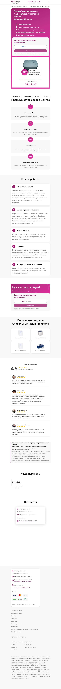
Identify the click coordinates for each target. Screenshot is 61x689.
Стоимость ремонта (16, 610)
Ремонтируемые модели (18, 624)
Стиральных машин (16, 642)
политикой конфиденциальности (41, 53)
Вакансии (14, 618)
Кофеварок (28, 642)
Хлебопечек (28, 644)
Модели (37, 96)
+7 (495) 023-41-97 (34, 1)
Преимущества (16, 96)
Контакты (46, 96)
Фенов (13, 644)
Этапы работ (27, 96)
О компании (14, 621)
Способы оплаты (15, 632)
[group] (17, 483)
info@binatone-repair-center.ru (28, 514)
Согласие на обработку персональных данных (24, 629)
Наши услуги (14, 626)
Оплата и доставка (16, 613)
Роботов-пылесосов (30, 647)
